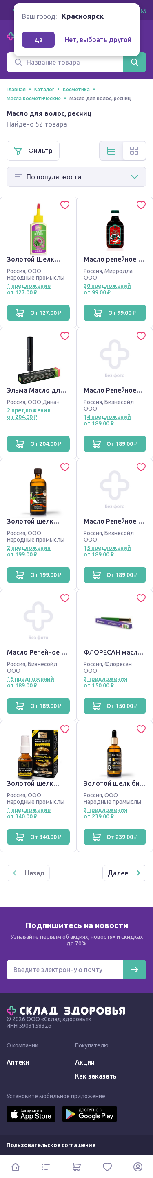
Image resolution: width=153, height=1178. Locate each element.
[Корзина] (76, 1166)
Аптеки (18, 1062)
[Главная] (68, 1010)
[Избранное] (107, 1166)
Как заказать (96, 1076)
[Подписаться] (134, 969)
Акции (85, 1062)
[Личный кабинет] (137, 1166)
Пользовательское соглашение (51, 1145)
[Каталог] (46, 1166)
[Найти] (134, 62)
